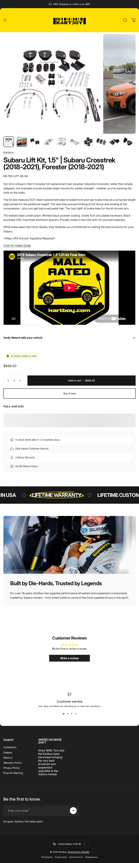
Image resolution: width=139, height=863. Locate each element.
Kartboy (8, 152)
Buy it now (69, 393)
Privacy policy (61, 857)
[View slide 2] (67, 714)
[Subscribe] (73, 810)
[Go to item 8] (101, 141)
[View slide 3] (72, 714)
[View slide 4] (76, 714)
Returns (7, 757)
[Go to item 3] (35, 141)
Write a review (69, 658)
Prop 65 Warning (13, 773)
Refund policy (47, 857)
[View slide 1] (63, 714)
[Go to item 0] (8, 141)
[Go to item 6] (75, 141)
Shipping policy (91, 857)
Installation (9, 747)
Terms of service (76, 857)
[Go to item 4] (48, 141)
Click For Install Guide (17, 245)
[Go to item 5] (61, 141)
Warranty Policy (12, 762)
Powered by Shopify (78, 852)
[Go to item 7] (88, 141)
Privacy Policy (11, 767)
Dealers (7, 752)
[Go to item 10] (127, 141)
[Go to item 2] (22, 141)
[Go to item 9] (114, 141)
